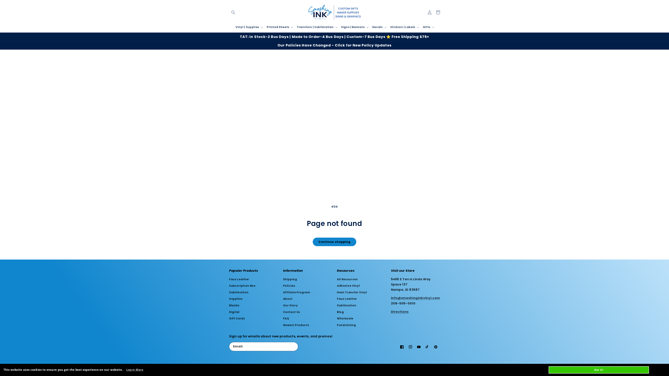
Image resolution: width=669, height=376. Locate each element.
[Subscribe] (294, 346)
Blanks (234, 305)
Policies (289, 286)
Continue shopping (334, 242)
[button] (233, 12)
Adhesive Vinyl (348, 286)
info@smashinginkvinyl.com (415, 298)
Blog (340, 312)
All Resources (347, 279)
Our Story (290, 305)
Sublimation (238, 292)
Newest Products (296, 325)
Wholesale (345, 318)
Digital (234, 312)
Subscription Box (242, 286)
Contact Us (291, 312)
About (288, 299)
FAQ (286, 318)
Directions (400, 312)
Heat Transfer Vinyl (352, 292)
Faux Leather (239, 279)
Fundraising (346, 325)
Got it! (598, 369)
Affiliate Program (296, 292)
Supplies (236, 299)
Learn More (134, 370)
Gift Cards (237, 318)
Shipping (290, 279)
